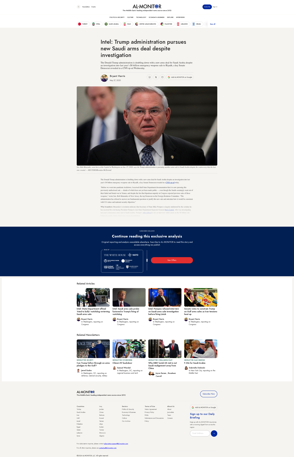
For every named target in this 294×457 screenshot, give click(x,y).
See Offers (172, 260)
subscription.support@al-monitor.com (116, 444)
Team (169, 415)
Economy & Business (156, 17)
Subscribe (207, 7)
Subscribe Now (209, 394)
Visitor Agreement (151, 409)
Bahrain (101, 415)
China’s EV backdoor (122, 363)
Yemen (101, 421)
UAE (78, 418)
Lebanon (79, 433)
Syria (78, 436)
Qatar (79, 430)
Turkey (79, 409)
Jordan (101, 409)
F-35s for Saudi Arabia (194, 363)
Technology (141, 17)
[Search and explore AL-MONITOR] (78, 7)
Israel (78, 421)
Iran (78, 415)
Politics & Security (117, 17)
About (169, 409)
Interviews (180, 17)
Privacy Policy (149, 412)
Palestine (79, 424)
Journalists (170, 412)
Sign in (215, 7)
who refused (147, 212)
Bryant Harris (117, 76)
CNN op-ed (170, 182)
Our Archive (126, 421)
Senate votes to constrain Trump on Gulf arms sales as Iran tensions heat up (200, 311)
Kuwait (101, 418)
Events (94, 7)
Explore (170, 17)
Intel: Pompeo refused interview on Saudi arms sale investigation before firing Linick (163, 311)
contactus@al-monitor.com (107, 448)
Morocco (102, 433)
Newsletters (86, 7)
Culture (130, 17)
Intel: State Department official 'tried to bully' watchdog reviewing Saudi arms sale (93, 311)
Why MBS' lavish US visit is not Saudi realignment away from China (162, 366)
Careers (170, 418)
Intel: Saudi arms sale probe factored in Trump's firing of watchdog (126, 311)
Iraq (100, 406)
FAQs (146, 415)
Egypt (78, 427)
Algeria (101, 436)
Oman (101, 412)
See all (212, 24)
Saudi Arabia (81, 412)
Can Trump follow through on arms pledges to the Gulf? (93, 364)
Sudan (101, 427)
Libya (101, 424)
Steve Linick (169, 209)
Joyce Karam (161, 373)
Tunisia (101, 430)
